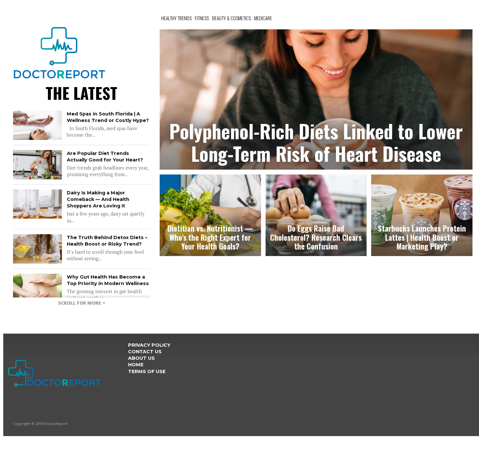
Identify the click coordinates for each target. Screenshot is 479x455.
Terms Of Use (147, 371)
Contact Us (145, 352)
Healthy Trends (176, 18)
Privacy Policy (149, 345)
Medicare (263, 18)
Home (135, 365)
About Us (141, 358)
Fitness (202, 18)
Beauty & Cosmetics (231, 18)
